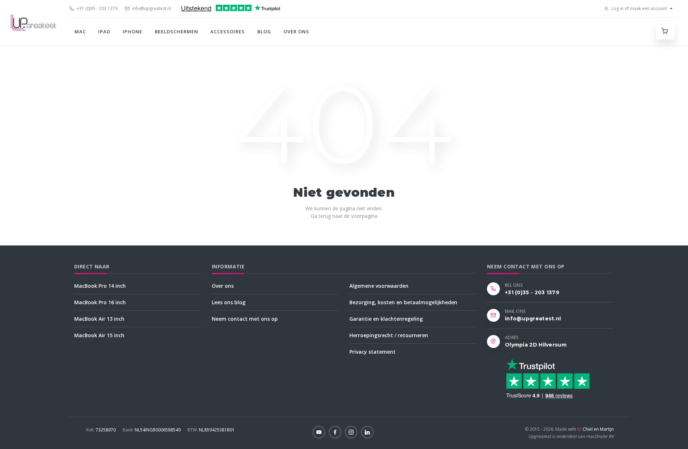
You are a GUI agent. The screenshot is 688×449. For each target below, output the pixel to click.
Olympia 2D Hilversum (536, 344)
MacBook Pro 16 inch (100, 302)
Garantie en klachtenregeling (386, 318)
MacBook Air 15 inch (99, 335)
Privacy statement (372, 351)
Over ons (296, 31)
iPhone (132, 31)
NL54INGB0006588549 (152, 430)
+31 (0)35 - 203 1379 (97, 8)
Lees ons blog (228, 302)
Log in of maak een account (638, 8)
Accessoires (227, 31)
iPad (104, 31)
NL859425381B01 (211, 430)
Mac (80, 31)
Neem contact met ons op (245, 318)
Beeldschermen (177, 31)
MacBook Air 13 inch (99, 318)
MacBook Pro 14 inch (100, 285)
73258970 (101, 430)
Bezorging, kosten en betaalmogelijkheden (403, 302)
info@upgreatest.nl (151, 8)
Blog (264, 31)
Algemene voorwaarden (378, 285)
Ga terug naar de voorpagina (344, 215)
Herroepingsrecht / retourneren (388, 335)
